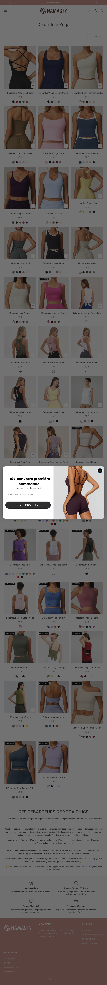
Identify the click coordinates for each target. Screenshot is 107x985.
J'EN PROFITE (28, 505)
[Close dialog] (100, 470)
